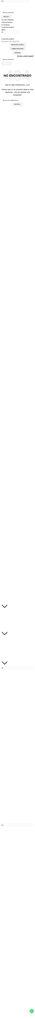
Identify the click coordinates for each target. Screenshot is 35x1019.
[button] (32, 1011)
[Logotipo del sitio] (15, 5)
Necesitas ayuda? (17, 44)
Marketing (4, 621)
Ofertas (18, 53)
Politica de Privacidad (8, 611)
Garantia (4, 614)
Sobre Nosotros (17, 49)
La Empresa (5, 624)
